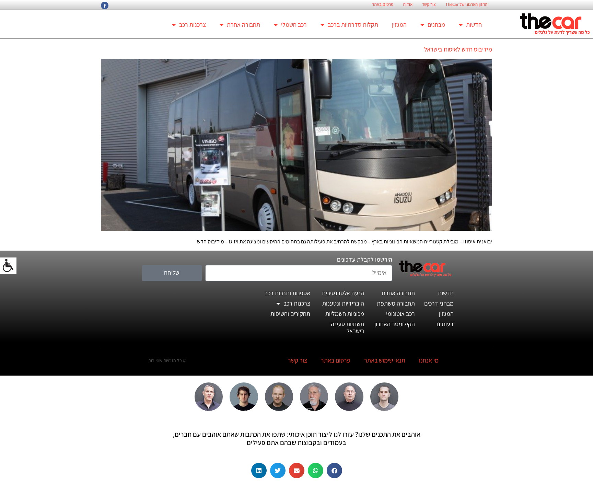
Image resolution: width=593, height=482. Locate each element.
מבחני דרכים (439, 303)
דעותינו (445, 324)
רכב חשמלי (294, 24)
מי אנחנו (429, 360)
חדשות (474, 24)
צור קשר (429, 4)
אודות (407, 4)
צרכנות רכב (192, 24)
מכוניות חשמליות (344, 314)
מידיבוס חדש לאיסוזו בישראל (458, 49)
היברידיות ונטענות (343, 303)
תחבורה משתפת (396, 303)
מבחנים (436, 24)
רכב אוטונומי (400, 314)
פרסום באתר (382, 4)
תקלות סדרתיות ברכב (353, 24)
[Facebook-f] (104, 5)
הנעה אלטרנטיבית (343, 293)
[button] (334, 470)
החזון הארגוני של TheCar (466, 4)
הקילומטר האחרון (394, 324)
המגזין (399, 24)
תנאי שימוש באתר (384, 360)
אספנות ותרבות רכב (287, 293)
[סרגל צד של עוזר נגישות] (8, 265)
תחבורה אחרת (243, 24)
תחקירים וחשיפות (290, 314)
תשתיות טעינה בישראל (347, 327)
